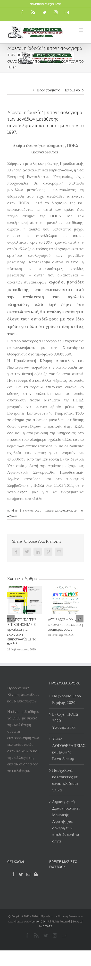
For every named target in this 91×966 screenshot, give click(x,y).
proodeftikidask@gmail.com (45, 4)
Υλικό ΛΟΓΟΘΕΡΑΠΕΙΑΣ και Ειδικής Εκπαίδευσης (67, 749)
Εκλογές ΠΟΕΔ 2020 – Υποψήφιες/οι (65, 721)
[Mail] (28, 874)
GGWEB (47, 926)
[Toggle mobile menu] (81, 30)
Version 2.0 (38, 921)
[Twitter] (21, 874)
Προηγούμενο (48, 90)
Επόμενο (72, 90)
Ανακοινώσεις (67, 510)
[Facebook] (13, 874)
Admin (14, 510)
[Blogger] (36, 874)
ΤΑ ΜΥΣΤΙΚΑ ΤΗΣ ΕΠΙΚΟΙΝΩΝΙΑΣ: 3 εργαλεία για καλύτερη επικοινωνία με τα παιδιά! (21, 631)
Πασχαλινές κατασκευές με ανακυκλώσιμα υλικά (65, 780)
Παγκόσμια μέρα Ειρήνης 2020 (66, 699)
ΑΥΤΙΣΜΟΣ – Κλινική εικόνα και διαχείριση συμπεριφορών (65, 624)
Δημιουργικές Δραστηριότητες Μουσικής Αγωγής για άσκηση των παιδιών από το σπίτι (66, 821)
